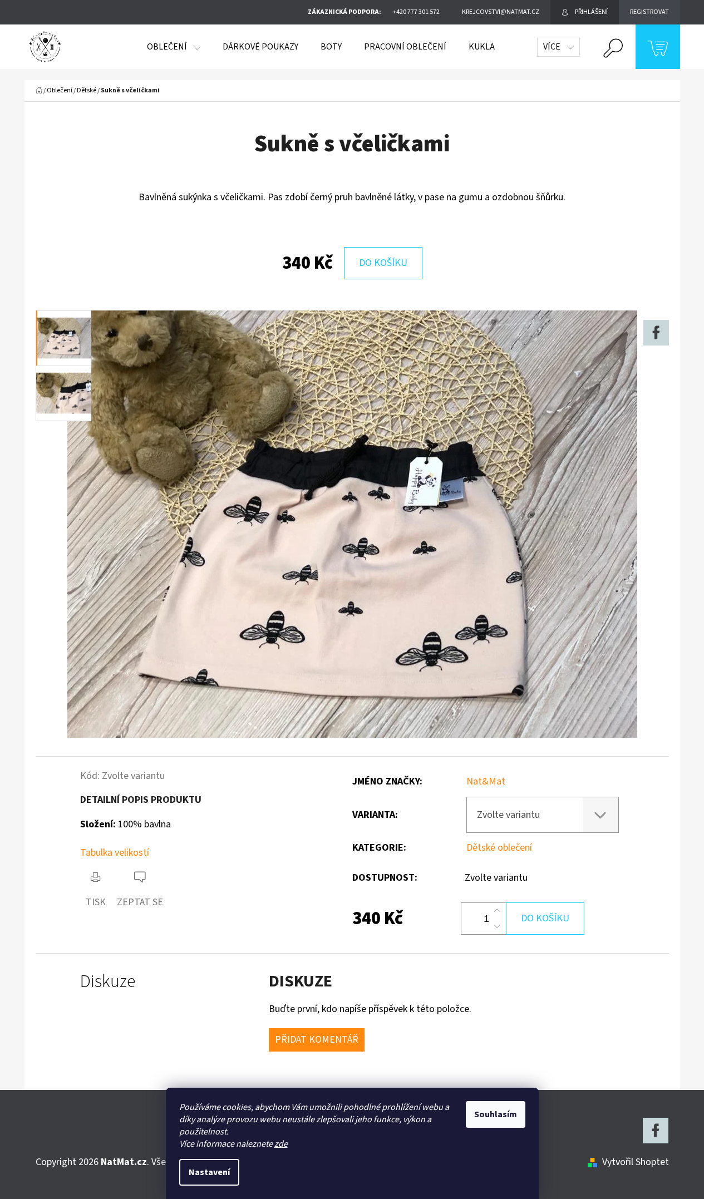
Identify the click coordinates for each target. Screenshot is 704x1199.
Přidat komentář (316, 1040)
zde (281, 1144)
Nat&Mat (485, 781)
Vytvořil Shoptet (635, 1162)
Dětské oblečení (499, 848)
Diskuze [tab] (107, 981)
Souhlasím (495, 1114)
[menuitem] (173, 46)
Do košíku (383, 263)
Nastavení (209, 1172)
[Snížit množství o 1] (497, 926)
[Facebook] (656, 333)
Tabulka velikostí (114, 853)
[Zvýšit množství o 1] (497, 911)
